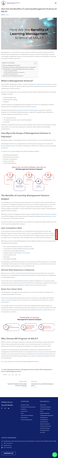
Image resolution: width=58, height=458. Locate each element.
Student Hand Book (44, 413)
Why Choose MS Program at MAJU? (13, 76)
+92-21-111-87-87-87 (8, 443)
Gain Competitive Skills (11, 71)
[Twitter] (16, 375)
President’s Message (45, 409)
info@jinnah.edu (7, 445)
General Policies (44, 422)
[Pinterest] (19, 375)
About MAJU (43, 405)
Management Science (14, 369)
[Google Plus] (13, 375)
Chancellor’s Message (45, 407)
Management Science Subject (30, 369)
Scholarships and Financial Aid (28, 407)
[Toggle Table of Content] (34, 63)
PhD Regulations (44, 419)
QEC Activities (24, 417)
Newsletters (56, 234)
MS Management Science (13, 371)
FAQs (22, 413)
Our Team (42, 432)
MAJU (5, 369)
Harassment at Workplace (27, 415)
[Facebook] (9, 375)
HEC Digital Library (44, 430)
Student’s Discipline (45, 424)
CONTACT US (8, 453)
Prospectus (23, 409)
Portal (41, 411)
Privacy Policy (24, 411)
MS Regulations (44, 417)
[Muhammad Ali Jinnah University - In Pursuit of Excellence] (10, 3)
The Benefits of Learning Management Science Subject (18, 69)
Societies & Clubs (25, 405)
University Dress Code (45, 426)
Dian (7, 15)
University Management (26, 419)
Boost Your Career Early (12, 74)
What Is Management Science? (11, 65)
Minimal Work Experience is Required (15, 72)
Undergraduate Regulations (46, 415)
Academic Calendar (45, 428)
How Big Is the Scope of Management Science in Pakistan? (19, 67)
